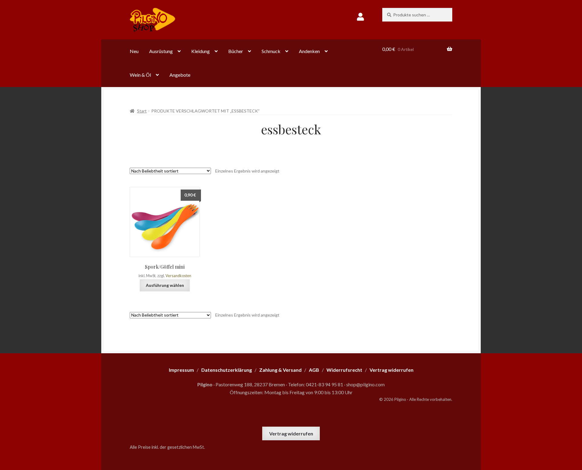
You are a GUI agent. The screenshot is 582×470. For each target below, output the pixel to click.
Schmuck (271, 51)
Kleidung (200, 51)
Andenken (309, 51)
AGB (314, 370)
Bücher (235, 51)
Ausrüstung (161, 51)
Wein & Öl (140, 75)
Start (142, 110)
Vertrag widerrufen (291, 433)
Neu (134, 51)
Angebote (179, 75)
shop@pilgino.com (365, 384)
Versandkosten (178, 276)
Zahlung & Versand (280, 370)
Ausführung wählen (165, 285)
